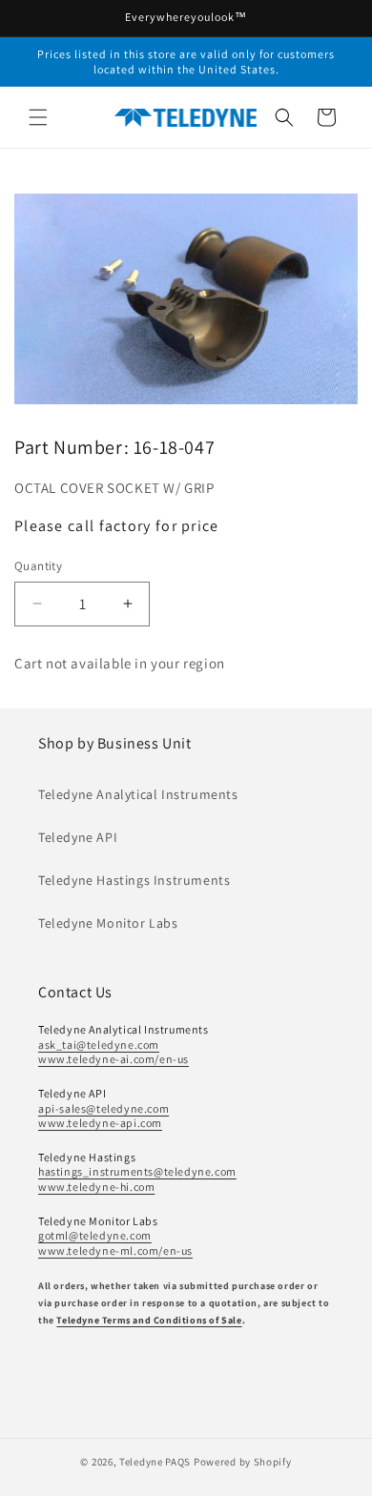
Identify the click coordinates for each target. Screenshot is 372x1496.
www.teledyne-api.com (100, 1123)
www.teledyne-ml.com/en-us (115, 1250)
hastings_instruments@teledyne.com (137, 1171)
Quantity (38, 566)
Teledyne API (77, 837)
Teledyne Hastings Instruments (134, 880)
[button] (38, 117)
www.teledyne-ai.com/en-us (113, 1059)
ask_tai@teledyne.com (98, 1044)
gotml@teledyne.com (95, 1235)
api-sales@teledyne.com (103, 1108)
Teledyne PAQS (155, 1461)
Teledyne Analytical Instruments (138, 794)
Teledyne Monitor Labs (108, 923)
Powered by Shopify (243, 1461)
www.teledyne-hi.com (96, 1186)
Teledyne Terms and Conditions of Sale (148, 1320)
